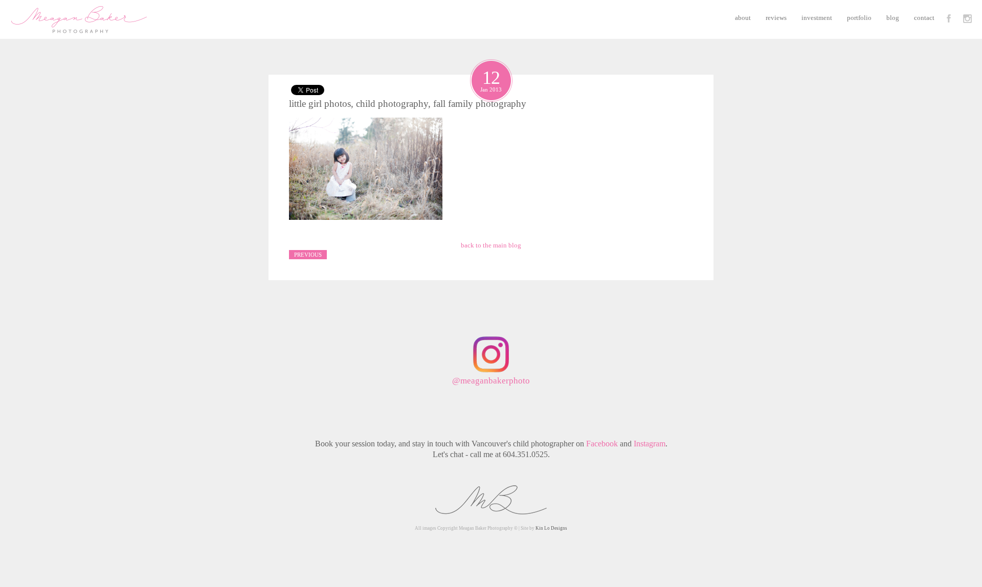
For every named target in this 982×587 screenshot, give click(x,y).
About (743, 17)
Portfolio (859, 17)
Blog (892, 17)
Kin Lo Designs (551, 528)
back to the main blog (491, 245)
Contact (924, 17)
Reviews (776, 17)
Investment (816, 17)
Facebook (602, 443)
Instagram (649, 443)
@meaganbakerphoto (491, 381)
